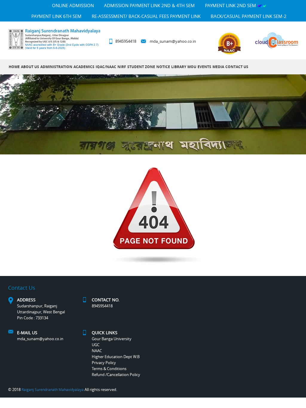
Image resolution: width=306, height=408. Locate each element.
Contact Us (236, 66)
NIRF (121, 66)
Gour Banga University (111, 338)
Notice (163, 66)
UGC (96, 344)
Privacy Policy (104, 362)
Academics (84, 66)
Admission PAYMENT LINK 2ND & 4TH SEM (149, 5)
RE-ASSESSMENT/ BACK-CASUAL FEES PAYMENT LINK (146, 16)
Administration (56, 66)
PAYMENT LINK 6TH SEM (56, 16)
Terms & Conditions (109, 368)
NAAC (97, 350)
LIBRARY (178, 66)
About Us (30, 66)
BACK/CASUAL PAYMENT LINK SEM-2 (249, 16)
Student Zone (141, 66)
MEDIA (218, 66)
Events (204, 66)
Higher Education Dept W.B (116, 356)
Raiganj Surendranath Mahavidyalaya (53, 389)
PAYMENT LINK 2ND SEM (231, 5)
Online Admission (73, 5)
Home (14, 66)
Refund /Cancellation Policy (116, 374)
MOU (191, 66)
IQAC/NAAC (106, 66)
